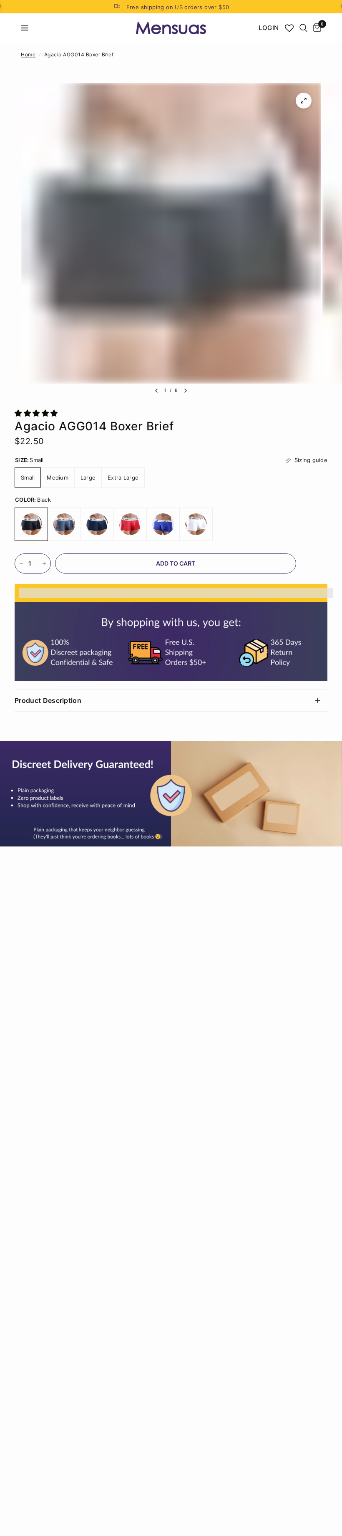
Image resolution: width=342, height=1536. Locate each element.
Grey (64, 524)
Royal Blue (163, 524)
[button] (37, 413)
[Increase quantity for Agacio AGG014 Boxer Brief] (44, 563)
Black (31, 524)
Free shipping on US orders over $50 (177, 7)
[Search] (303, 28)
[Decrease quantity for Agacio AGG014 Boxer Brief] (21, 563)
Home (28, 54)
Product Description (48, 700)
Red (130, 524)
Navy (97, 524)
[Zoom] (304, 101)
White (196, 524)
